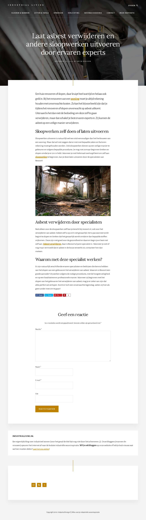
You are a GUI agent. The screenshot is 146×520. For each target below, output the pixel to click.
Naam (38, 367)
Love (64, 295)
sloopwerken (41, 157)
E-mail (38, 380)
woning (75, 98)
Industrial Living (26, 5)
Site (36, 394)
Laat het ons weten (41, 449)
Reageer (87, 61)
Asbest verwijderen (52, 244)
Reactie (38, 329)
